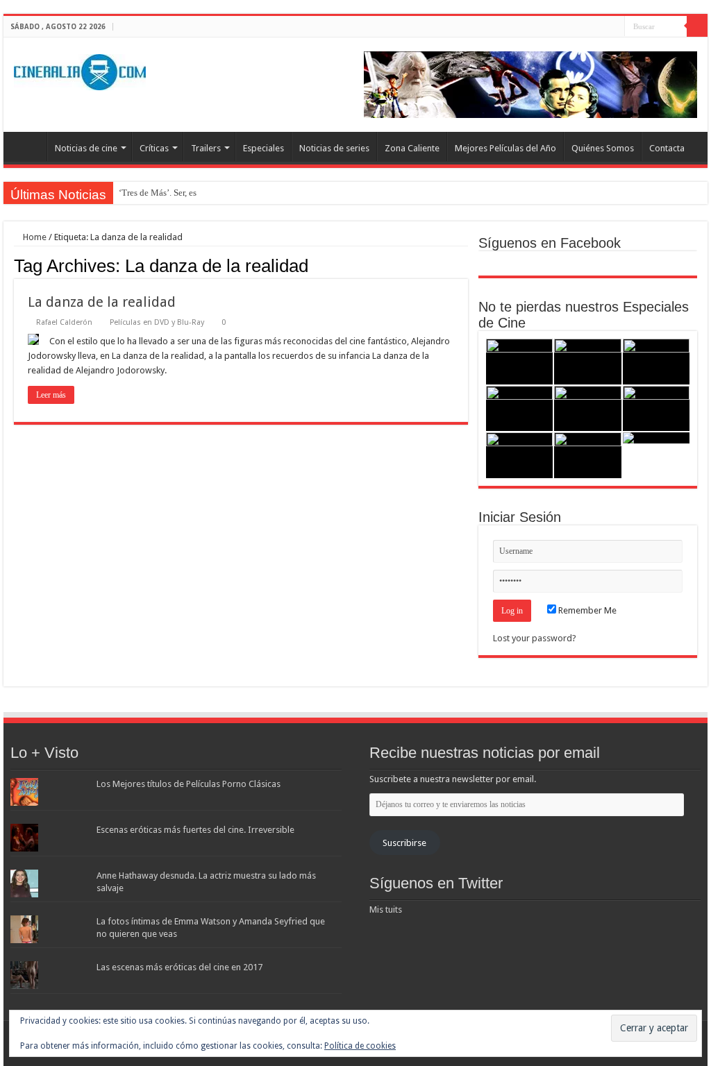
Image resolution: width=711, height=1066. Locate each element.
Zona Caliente (412, 148)
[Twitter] (601, 27)
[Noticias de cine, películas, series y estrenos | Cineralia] (80, 69)
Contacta (667, 148)
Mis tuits (385, 909)
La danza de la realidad (102, 302)
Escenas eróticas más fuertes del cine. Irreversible (195, 829)
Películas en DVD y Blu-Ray (157, 322)
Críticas (154, 148)
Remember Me (586, 610)
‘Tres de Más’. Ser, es (157, 192)
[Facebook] (588, 27)
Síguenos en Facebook (549, 243)
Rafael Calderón (64, 322)
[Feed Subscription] (464, 265)
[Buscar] (697, 26)
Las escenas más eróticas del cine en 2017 (179, 967)
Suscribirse (404, 843)
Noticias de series (334, 148)
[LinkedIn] (614, 27)
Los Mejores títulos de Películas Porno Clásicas (189, 784)
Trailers (206, 148)
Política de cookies (360, 1046)
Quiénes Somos (602, 148)
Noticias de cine (86, 148)
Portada (28, 146)
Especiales (263, 148)
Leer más (51, 395)
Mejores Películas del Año (505, 148)
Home (34, 237)
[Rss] (574, 27)
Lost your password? (534, 638)
